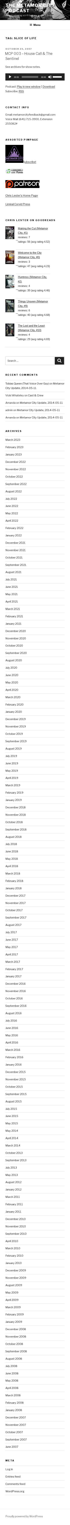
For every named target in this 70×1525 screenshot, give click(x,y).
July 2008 (11, 1366)
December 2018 (15, 807)
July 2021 (11, 579)
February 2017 (14, 969)
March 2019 (12, 785)
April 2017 (11, 954)
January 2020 (13, 711)
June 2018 (11, 851)
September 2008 (16, 1351)
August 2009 (13, 1285)
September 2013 (15, 1160)
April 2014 (11, 1138)
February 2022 (14, 528)
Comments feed (15, 1484)
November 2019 (15, 726)
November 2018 (15, 814)
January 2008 (13, 1410)
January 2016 (13, 1064)
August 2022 (13, 491)
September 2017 (15, 917)
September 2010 (16, 1233)
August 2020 (13, 660)
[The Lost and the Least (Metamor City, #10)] (11, 331)
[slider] (58, 76)
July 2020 (11, 667)
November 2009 (15, 1277)
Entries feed (12, 1476)
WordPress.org (14, 1491)
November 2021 (15, 550)
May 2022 (11, 513)
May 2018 (11, 858)
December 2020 (15, 631)
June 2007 (11, 1446)
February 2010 (14, 1255)
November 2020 (15, 638)
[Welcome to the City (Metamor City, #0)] (11, 258)
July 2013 (11, 1167)
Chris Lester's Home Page (21, 195)
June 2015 (11, 1116)
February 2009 (14, 1314)
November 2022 (15, 469)
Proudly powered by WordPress (24, 1516)
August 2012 (13, 1182)
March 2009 (13, 1307)
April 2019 (11, 778)
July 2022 (11, 498)
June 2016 (11, 1028)
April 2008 (11, 1388)
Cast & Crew (35, 395)
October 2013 (14, 1153)
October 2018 (14, 822)
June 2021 (11, 587)
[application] (35, 77)
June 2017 (11, 939)
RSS (21, 91)
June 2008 (11, 1373)
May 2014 (11, 1130)
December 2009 (15, 1270)
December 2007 (15, 1417)
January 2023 (13, 454)
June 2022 (11, 506)
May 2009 (11, 1292)
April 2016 (11, 1042)
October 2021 (14, 557)
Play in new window (29, 86)
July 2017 (11, 932)
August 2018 (13, 837)
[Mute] (50, 77)
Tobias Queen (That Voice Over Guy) (27, 383)
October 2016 (14, 998)
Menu (37, 24)
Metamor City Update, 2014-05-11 (41, 402)
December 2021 (15, 542)
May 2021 (11, 594)
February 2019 (14, 792)
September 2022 (16, 484)
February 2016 (14, 1057)
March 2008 (13, 1395)
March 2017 (12, 961)
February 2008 (14, 1402)
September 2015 (16, 1094)
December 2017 (15, 895)
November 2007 (15, 1424)
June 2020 (11, 675)
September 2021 (15, 565)
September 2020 (16, 653)
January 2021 (13, 623)
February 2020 (14, 704)
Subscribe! (29, 162)
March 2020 (12, 697)
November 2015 (15, 1079)
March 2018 (12, 873)
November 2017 (15, 903)
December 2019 (15, 719)
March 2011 (12, 1197)
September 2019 (16, 741)
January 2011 (13, 1211)
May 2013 (11, 1175)
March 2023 (12, 439)
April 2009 (11, 1300)
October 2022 (14, 476)
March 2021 (12, 609)
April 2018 (11, 866)
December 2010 (15, 1219)
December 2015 (15, 1072)
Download (49, 86)
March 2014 (12, 1145)
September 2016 (16, 1005)
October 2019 (14, 734)
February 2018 (14, 881)
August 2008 (13, 1358)
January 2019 (13, 800)
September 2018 (16, 829)
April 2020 (11, 689)
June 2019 (11, 763)
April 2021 (11, 601)
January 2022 (13, 535)
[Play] (10, 77)
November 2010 (15, 1226)
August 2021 (13, 572)
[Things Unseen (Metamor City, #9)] (11, 306)
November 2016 (15, 991)
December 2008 (15, 1329)
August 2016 (13, 1013)
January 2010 (13, 1263)
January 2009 (13, 1322)
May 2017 (11, 947)
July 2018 (11, 844)
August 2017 (13, 925)
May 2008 (11, 1380)
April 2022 (11, 520)
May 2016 (11, 1035)
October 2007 (14, 1432)
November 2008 (15, 1336)
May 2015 (11, 1123)
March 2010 (12, 1248)
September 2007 (16, 1439)
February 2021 (14, 616)
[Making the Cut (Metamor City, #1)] (11, 233)
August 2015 (13, 1101)
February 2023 (14, 447)
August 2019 (13, 748)
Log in (9, 1469)
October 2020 (14, 645)
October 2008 (14, 1344)
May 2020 (11, 682)
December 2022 (15, 462)
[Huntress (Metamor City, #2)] (11, 282)
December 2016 (15, 983)
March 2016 (12, 1050)
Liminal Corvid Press (17, 204)
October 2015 (14, 1086)
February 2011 (14, 1204)
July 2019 (11, 756)
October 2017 (14, 910)
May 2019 (11, 770)
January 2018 (13, 888)
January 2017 (13, 976)
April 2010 (11, 1241)
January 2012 (13, 1189)
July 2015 (11, 1108)
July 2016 (11, 1020)
